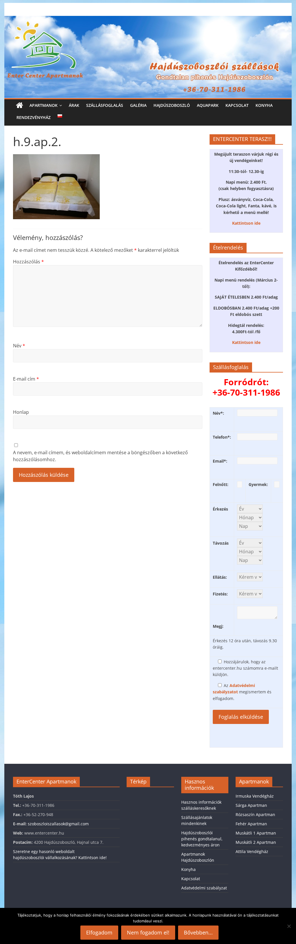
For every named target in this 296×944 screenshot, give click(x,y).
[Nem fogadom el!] (289, 926)
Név (19, 345)
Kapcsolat (237, 105)
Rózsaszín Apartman (255, 814)
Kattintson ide (246, 223)
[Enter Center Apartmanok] (147, 19)
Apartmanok (43, 105)
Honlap (21, 412)
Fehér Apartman (251, 823)
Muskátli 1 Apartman (256, 833)
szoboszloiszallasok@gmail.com (58, 823)
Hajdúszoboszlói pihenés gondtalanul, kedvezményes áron (202, 839)
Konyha (264, 105)
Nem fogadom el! (148, 932)
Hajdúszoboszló (171, 105)
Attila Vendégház (252, 851)
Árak (74, 105)
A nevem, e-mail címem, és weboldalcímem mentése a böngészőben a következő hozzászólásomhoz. (100, 456)
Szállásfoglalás (104, 105)
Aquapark (208, 105)
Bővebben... (198, 932)
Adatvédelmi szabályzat (204, 888)
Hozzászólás (28, 261)
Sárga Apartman (251, 805)
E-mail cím (26, 379)
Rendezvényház (33, 117)
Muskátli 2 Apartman (256, 842)
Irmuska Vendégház (255, 796)
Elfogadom (99, 932)
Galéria (138, 105)
